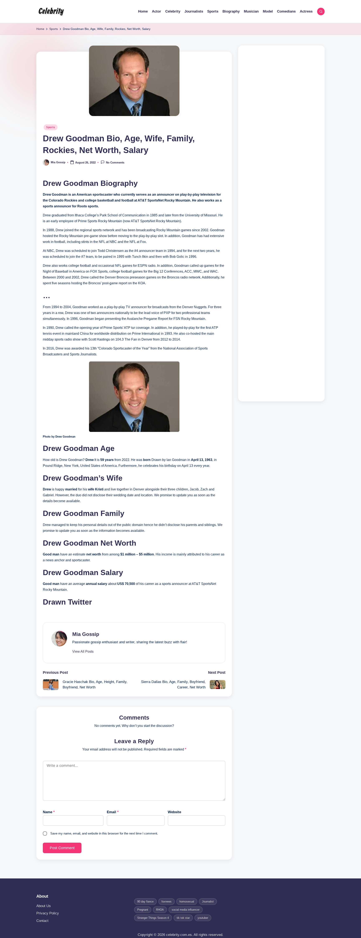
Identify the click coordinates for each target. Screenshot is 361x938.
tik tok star (183, 917)
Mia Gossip (85, 634)
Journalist (208, 901)
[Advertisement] (281, 223)
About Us (43, 906)
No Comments (115, 162)
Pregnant (142, 909)
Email (113, 812)
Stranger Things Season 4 (153, 917)
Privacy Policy (47, 913)
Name (49, 812)
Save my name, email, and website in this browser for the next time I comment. (104, 833)
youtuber (203, 917)
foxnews (166, 901)
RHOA (160, 909)
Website (174, 812)
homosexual (186, 901)
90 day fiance (145, 901)
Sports (50, 127)
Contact (42, 921)
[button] (83, 651)
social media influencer (186, 909)
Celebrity (51, 11)
